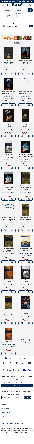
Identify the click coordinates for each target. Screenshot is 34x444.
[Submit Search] (30, 10)
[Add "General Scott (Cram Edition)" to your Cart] (29, 261)
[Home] (17, 5)
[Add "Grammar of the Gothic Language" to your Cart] (29, 199)
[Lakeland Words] (8, 241)
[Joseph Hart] (8, 146)
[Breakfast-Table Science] (25, 302)
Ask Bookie (12, 16)
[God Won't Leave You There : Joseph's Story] (25, 146)
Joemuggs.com (22, 430)
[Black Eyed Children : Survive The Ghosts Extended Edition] (8, 84)
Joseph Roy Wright (9, 65)
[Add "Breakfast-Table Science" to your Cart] (29, 323)
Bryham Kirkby (7, 251)
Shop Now (17, 42)
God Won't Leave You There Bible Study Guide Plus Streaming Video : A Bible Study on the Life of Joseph (9, 187)
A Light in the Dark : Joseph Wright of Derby (8, 124)
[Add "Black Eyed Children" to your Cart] (12, 104)
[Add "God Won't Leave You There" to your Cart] (29, 167)
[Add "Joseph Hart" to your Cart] (12, 167)
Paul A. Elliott (26, 127)
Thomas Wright (9, 157)
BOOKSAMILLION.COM (9, 430)
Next (24, 358)
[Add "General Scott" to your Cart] (12, 291)
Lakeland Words (8, 248)
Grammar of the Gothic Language (25, 186)
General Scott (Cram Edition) (25, 249)
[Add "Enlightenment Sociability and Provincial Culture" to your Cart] (29, 136)
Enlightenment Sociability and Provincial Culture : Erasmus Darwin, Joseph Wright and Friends (25, 124)
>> (28, 358)
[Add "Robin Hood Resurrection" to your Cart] (12, 73)
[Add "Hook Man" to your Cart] (29, 73)
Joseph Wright (26, 190)
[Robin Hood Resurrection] (8, 52)
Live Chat (27, 370)
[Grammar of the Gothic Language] (25, 178)
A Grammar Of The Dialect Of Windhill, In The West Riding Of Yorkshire (8, 218)
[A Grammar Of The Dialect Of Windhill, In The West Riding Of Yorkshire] (8, 209)
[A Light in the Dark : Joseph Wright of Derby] (8, 115)
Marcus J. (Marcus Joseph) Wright (26, 254)
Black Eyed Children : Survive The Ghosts (25, 92)
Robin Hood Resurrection (8, 61)
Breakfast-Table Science (25, 311)
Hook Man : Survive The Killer (25, 61)
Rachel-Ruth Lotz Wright (27, 160)
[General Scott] (8, 272)
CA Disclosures (13, 432)
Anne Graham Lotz (24, 159)
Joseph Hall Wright (26, 315)
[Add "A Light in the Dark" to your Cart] (12, 136)
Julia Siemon (9, 127)
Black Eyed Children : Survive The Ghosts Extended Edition (8, 93)
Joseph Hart (8, 154)
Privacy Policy (23, 432)
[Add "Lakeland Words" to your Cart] (12, 261)
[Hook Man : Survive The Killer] (25, 52)
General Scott (8, 280)
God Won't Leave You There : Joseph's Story (25, 155)
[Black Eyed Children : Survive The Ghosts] (25, 84)
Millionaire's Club (22, 16)
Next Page (25, 341)
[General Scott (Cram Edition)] (25, 241)
